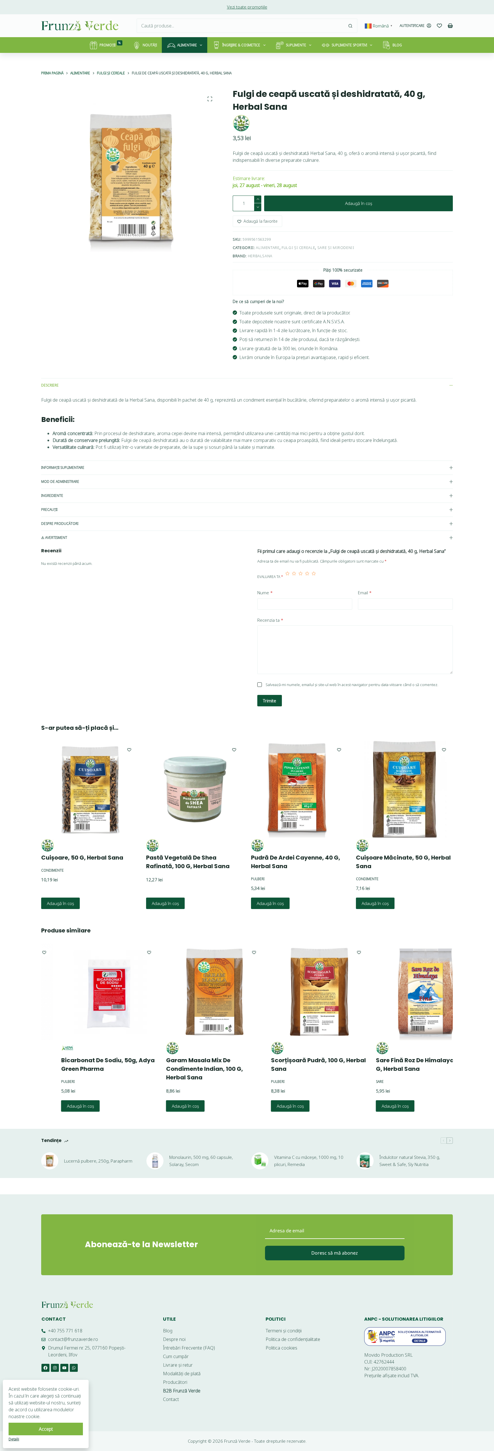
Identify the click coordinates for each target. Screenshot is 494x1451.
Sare (360, 1081)
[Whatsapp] (74, 1368)
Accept (46, 1429)
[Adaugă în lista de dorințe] (129, 749)
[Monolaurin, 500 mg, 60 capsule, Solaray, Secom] (155, 1160)
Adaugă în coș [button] (60, 903)
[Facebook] (45, 1368)
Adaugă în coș (358, 203)
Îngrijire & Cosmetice (241, 45)
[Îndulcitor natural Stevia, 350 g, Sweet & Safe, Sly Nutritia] (365, 1160)
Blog (397, 45)
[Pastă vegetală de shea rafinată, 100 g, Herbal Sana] (194, 789)
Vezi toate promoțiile (247, 7)
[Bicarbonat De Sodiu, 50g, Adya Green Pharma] (90, 991)
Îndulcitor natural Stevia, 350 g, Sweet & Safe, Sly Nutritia (409, 1160)
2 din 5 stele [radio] (294, 576)
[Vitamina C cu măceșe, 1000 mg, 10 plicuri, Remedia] (259, 1160)
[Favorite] (439, 25)
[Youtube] (64, 1368)
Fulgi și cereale (298, 247)
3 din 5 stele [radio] (300, 576)
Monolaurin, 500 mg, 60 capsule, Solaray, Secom (201, 1160)
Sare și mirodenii (335, 247)
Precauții (49, 509)
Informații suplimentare (62, 467)
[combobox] (240, 26)
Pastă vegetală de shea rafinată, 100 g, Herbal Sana (188, 862)
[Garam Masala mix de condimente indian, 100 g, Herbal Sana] (195, 991)
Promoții (110, 44)
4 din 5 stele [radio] (307, 576)
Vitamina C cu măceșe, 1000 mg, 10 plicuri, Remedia (308, 1160)
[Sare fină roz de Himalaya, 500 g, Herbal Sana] (404, 991)
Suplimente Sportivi (349, 45)
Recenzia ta (270, 620)
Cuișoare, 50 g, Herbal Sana (82, 858)
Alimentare (187, 45)
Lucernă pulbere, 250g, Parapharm (98, 1161)
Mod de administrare (60, 481)
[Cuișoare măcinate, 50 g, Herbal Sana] (404, 789)
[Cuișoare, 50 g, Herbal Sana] (89, 789)
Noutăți (150, 45)
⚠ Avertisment (54, 537)
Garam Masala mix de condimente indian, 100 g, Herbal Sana (185, 1068)
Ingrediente (52, 495)
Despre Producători (59, 523)
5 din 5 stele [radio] (313, 576)
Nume (265, 592)
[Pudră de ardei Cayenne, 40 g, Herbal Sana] (299, 789)
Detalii (14, 1439)
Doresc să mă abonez (334, 1253)
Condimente (52, 870)
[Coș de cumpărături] (450, 25)
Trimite (269, 700)
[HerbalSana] (241, 123)
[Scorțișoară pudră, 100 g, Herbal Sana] (300, 991)
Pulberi (257, 878)
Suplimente (296, 45)
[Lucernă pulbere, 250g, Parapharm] (49, 1160)
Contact (53, 1319)
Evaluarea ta (270, 576)
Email (365, 592)
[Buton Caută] (350, 26)
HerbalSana (260, 255)
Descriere (50, 385)
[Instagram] (55, 1368)
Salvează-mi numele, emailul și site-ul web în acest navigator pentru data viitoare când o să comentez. (352, 684)
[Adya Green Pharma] (48, 1048)
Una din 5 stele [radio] (287, 576)
